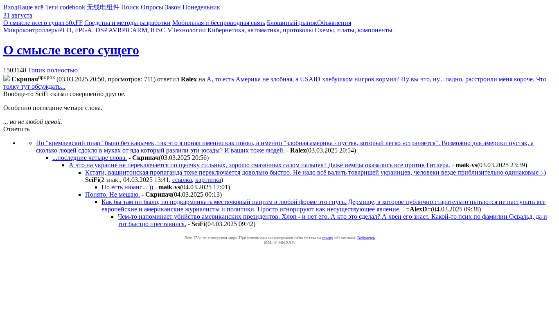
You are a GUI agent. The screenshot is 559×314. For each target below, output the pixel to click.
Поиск (130, 7)
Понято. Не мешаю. (112, 194)
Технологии (189, 30)
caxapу (327, 238)
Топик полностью (53, 70)
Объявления (334, 22)
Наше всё (30, 7)
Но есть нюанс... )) (127, 187)
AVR (115, 30)
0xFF (76, 22)
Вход (10, 7)
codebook (72, 7)
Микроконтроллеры (31, 30)
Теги (51, 7)
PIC (127, 30)
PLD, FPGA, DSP (83, 30)
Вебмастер (366, 238)
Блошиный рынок (292, 22)
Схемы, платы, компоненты (353, 30)
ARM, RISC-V (152, 30)
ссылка (182, 179)
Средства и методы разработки (127, 22)
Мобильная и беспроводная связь (218, 22)
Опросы (152, 7)
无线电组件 (103, 7)
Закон (173, 7)
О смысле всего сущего (36, 22)
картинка (208, 179)
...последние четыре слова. (89, 157)
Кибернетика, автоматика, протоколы (260, 30)
